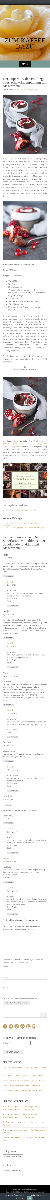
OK (30, 1198)
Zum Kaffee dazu (25, 43)
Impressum (16, 1189)
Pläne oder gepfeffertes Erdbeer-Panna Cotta (21, 1085)
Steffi (35, 90)
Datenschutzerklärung (29, 1189)
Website (6, 988)
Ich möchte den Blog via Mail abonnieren (22, 998)
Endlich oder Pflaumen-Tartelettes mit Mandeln (22, 1090)
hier (20, 962)
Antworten (8, 576)
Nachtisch (28, 510)
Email (5, 977)
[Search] (43, 1015)
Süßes (34, 510)
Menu (25, 64)
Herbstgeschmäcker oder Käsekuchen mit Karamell (24, 1080)
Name (5, 966)
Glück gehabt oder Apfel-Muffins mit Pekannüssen (23, 1075)
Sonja (6, 858)
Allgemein (19, 510)
